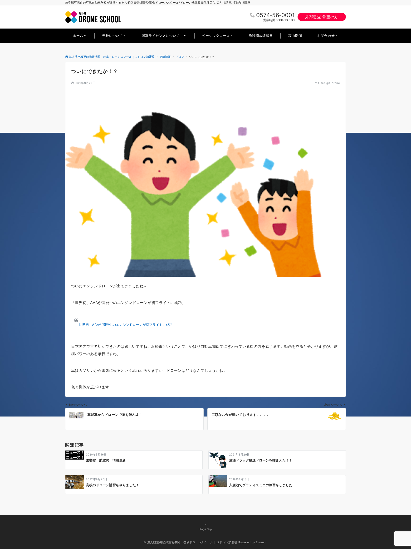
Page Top (206, 529)
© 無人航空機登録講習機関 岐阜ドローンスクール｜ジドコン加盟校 (190, 542)
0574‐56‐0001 (275, 15)
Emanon (262, 542)
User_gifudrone (329, 83)
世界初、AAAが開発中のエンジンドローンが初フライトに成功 (125, 325)
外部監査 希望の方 (321, 17)
